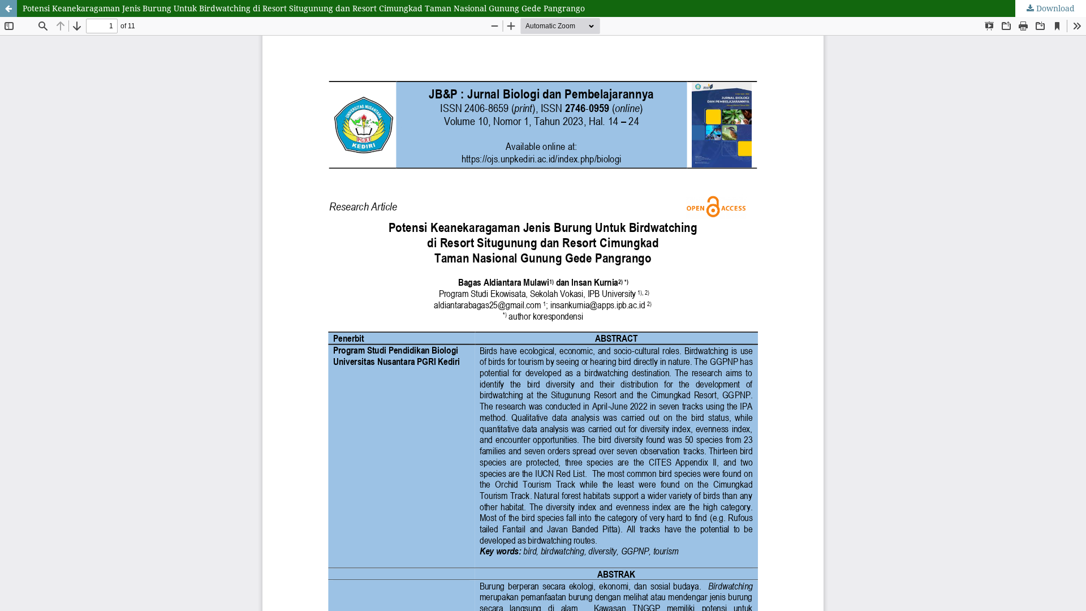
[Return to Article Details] (8, 8)
